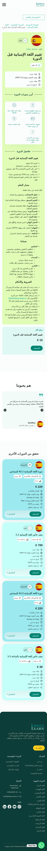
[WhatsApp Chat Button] (41, 845)
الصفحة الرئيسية (32, 25)
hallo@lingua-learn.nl (17, 298)
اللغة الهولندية (40, 789)
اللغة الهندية (41, 801)
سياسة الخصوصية (36, 773)
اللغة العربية (41, 785)
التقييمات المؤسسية (12, 761)
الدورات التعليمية (17, 25)
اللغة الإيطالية (40, 808)
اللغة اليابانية (41, 812)
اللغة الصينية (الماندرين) (37, 816)
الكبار (7, 25)
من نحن (39, 761)
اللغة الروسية (40, 823)
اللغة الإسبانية (32, 27)
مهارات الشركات (13, 769)
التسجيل (37, 348)
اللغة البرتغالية (40, 819)
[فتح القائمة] (4, 4)
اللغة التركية (41, 831)
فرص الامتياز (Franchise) (34, 765)
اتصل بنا (39, 769)
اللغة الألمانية (40, 797)
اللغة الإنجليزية (40, 793)
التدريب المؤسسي (13, 765)
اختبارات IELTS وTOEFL (36, 804)
